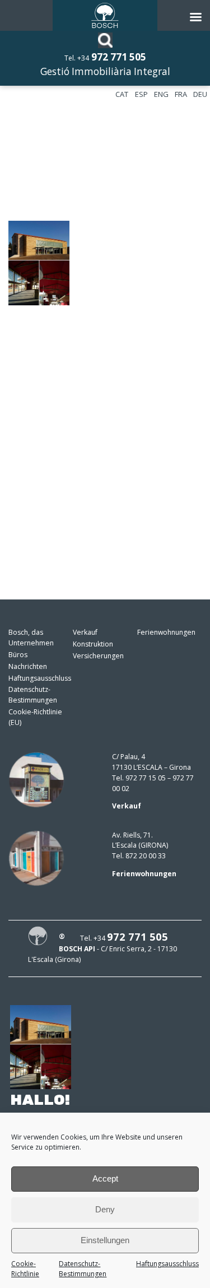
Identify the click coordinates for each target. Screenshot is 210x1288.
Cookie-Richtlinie (25, 1269)
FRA (181, 94)
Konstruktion (93, 644)
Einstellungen (105, 1240)
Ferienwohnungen (166, 632)
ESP (141, 94)
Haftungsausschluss (167, 1263)
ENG (161, 94)
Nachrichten (27, 666)
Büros (17, 654)
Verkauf (85, 632)
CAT (121, 94)
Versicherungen (98, 656)
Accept (105, 1178)
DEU (200, 94)
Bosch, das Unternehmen (31, 637)
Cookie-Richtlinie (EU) (35, 717)
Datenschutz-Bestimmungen (82, 1269)
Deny (105, 1209)
